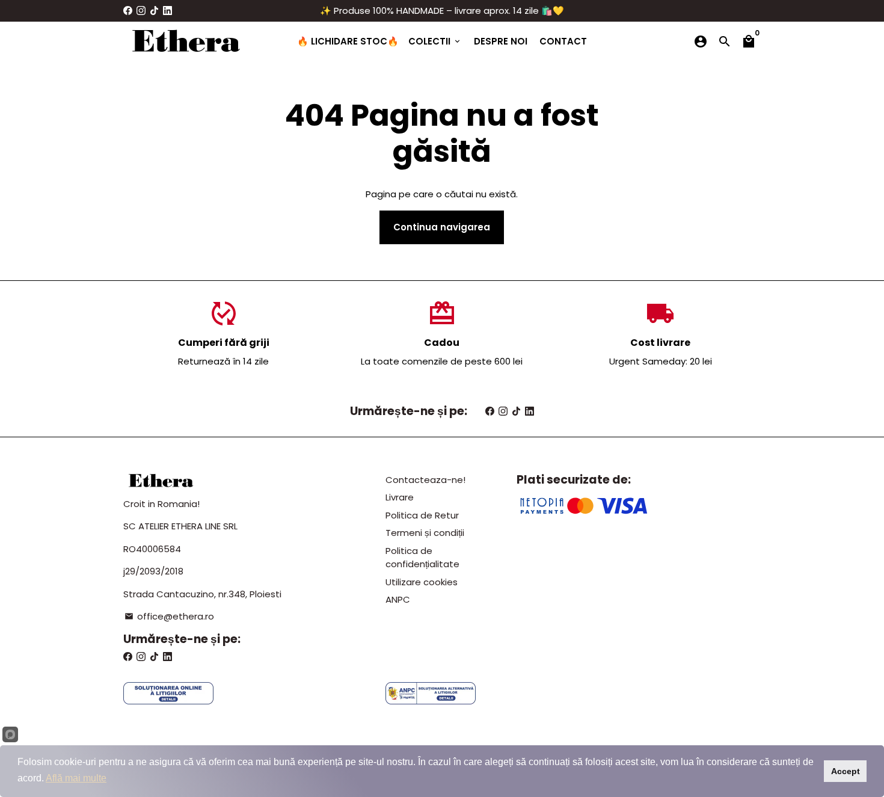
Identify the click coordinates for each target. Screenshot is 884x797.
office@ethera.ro (169, 616)
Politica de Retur (422, 515)
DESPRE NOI (500, 41)
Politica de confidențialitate (422, 557)
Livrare (399, 497)
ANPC (397, 599)
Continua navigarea (441, 227)
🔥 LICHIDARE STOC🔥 (348, 41)
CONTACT (563, 41)
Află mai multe (76, 778)
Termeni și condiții (424, 532)
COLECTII (435, 41)
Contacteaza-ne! (425, 479)
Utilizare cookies (421, 582)
